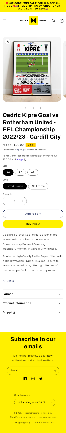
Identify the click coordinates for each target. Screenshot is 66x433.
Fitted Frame (14, 186)
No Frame (38, 186)
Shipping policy (22, 423)
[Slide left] (25, 108)
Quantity (8, 194)
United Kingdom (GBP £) (31, 402)
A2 (33, 172)
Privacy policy (28, 417)
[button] (4, 21)
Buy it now (33, 224)
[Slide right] (40, 108)
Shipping (19, 150)
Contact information (44, 423)
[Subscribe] (55, 371)
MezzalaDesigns (31, 413)
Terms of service (47, 417)
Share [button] (10, 281)
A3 (20, 172)
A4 (8, 172)
